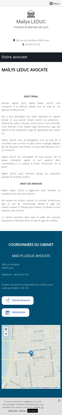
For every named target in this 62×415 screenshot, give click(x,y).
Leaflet (22, 387)
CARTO (56, 387)
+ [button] (6, 329)
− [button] (6, 334)
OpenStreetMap (34, 387)
